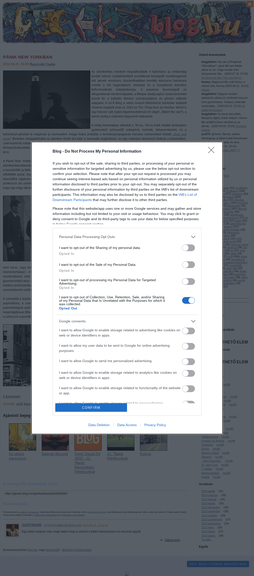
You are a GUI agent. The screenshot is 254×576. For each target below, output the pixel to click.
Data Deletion (99, 425)
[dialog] (127, 288)
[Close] (213, 151)
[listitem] (127, 236)
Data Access (127, 425)
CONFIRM (91, 407)
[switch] (188, 247)
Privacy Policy (155, 425)
